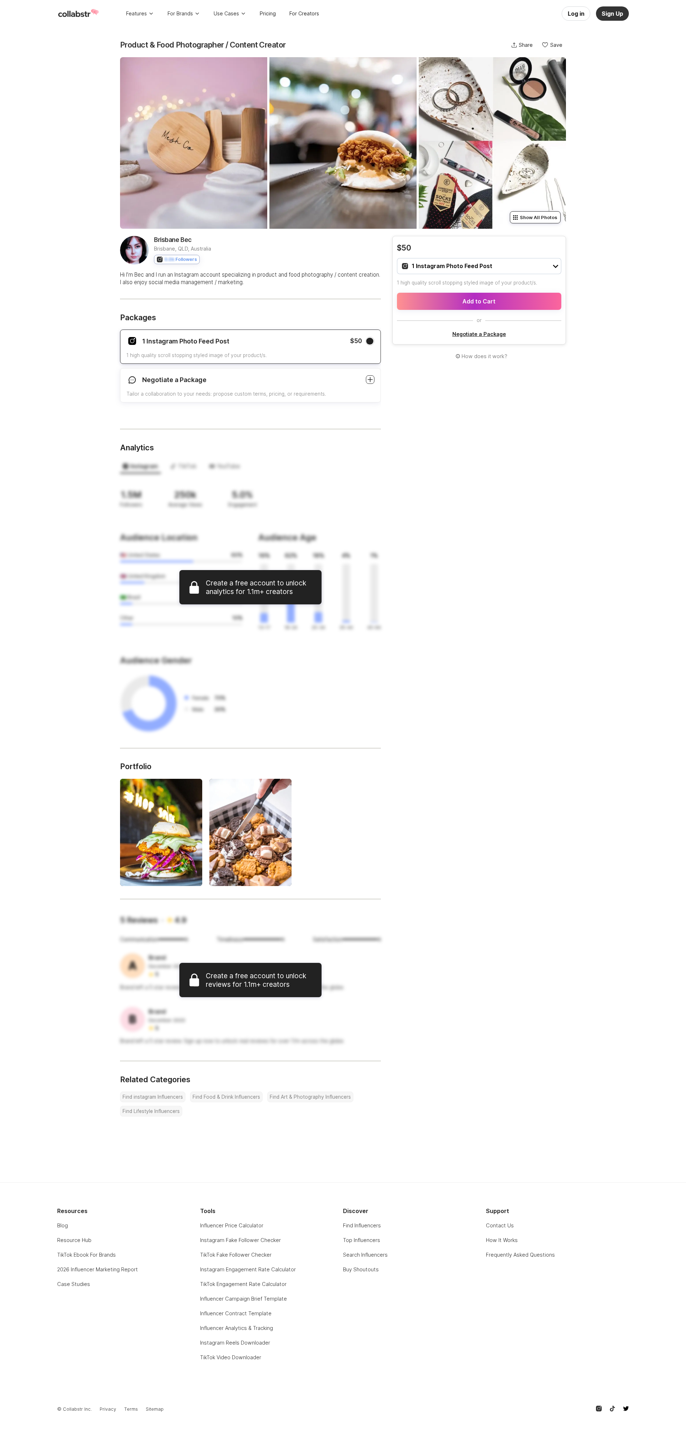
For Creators (304, 13)
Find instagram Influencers (153, 1097)
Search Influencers (365, 1255)
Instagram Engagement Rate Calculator (248, 1269)
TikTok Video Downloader (230, 1357)
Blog (62, 1225)
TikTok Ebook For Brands (86, 1255)
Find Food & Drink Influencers (226, 1097)
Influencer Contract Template (236, 1313)
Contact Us (500, 1225)
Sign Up (612, 13)
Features (136, 13)
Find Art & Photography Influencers (310, 1097)
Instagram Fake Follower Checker (240, 1240)
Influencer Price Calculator (231, 1225)
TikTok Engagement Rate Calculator (243, 1284)
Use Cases (226, 13)
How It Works (502, 1240)
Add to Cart (479, 301)
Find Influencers (362, 1225)
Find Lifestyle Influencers (151, 1111)
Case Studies (73, 1284)
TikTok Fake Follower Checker (236, 1255)
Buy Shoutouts (361, 1269)
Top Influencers (361, 1240)
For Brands (180, 13)
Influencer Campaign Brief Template (243, 1299)
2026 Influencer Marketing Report (97, 1269)
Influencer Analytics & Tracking (236, 1328)
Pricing (268, 13)
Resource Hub (74, 1240)
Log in (576, 13)
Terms (131, 1409)
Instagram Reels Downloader (235, 1343)
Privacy (108, 1409)
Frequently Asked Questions (520, 1255)
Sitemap (155, 1409)
